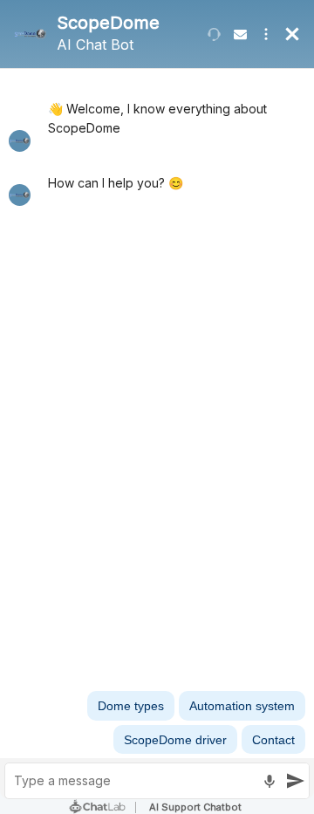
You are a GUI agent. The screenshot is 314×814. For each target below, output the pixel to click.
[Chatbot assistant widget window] (157, 407)
